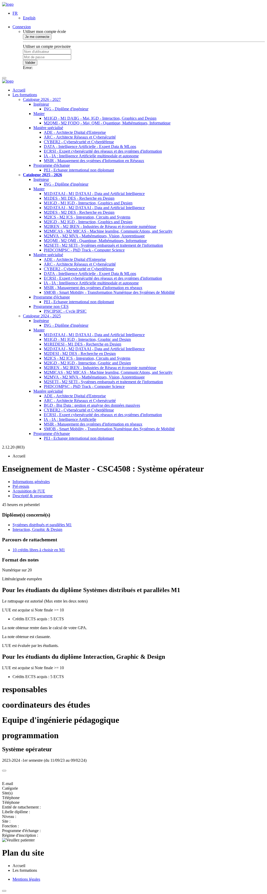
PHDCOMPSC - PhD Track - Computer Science (84, 250)
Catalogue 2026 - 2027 (42, 99)
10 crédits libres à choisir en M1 (39, 550)
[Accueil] (8, 4)
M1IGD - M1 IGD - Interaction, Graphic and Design (87, 339)
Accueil (19, 90)
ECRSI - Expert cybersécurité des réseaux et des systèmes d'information (103, 151)
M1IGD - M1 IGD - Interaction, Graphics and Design (88, 203)
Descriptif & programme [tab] (33, 496)
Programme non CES (51, 306)
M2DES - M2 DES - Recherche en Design (79, 212)
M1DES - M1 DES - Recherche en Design (79, 198)
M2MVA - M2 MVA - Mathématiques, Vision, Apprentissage (94, 236)
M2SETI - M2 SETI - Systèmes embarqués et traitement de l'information (103, 245)
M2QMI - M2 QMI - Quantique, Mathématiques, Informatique (95, 240)
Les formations (25, 95)
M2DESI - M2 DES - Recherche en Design (80, 353)
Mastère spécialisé (48, 127)
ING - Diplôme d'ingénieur (66, 109)
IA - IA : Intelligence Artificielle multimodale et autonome (91, 156)
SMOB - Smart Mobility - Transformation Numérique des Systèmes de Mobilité (109, 292)
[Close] (4, 770)
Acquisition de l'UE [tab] (29, 491)
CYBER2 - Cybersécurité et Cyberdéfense (79, 142)
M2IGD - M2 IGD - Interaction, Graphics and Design (88, 222)
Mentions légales (26, 879)
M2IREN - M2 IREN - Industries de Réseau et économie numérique (100, 226)
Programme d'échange (51, 165)
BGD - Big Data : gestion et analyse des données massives (92, 405)
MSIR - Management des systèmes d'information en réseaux (93, 287)
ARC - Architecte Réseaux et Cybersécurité (80, 137)
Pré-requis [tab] (21, 486)
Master (39, 113)
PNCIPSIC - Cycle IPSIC (65, 311)
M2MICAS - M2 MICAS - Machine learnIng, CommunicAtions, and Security (108, 231)
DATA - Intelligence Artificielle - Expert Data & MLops (90, 146)
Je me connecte (37, 37)
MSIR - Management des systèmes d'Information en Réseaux (94, 160)
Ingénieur (41, 104)
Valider (30, 63)
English (29, 18)
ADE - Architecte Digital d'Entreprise (75, 132)
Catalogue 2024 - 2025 (42, 316)
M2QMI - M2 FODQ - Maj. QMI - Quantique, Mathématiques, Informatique (107, 123)
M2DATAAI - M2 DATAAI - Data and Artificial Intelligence (94, 207)
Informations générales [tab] (31, 481)
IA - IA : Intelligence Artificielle (70, 419)
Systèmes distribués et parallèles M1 (42, 525)
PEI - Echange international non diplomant (79, 170)
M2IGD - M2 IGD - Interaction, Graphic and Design (87, 363)
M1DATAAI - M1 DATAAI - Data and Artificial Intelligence (94, 193)
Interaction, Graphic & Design (37, 529)
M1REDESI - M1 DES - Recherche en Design (82, 344)
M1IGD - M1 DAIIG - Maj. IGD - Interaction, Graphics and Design (100, 118)
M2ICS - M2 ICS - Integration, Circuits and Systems (87, 217)
